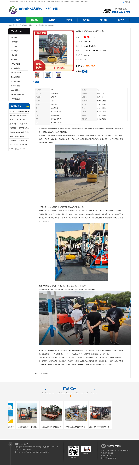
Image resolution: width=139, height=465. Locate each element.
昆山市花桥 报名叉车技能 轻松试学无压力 (19, 128)
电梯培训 (14, 55)
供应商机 (34, 20)
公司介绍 (69, 20)
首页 (17, 25)
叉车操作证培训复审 (17, 94)
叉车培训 (30, 25)
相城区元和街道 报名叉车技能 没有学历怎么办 (19, 136)
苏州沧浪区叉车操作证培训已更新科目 (19, 115)
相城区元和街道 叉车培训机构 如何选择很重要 (19, 149)
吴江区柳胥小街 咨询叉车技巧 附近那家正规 (19, 124)
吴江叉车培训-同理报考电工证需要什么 (119, 427)
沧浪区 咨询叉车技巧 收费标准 (19, 132)
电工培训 (14, 46)
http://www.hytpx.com (41, 373)
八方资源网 (25, 452)
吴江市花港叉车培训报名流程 (20, 427)
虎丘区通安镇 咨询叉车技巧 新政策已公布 (19, 119)
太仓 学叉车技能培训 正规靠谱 (19, 111)
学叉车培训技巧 (16, 81)
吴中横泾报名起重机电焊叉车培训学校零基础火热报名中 (75, 427)
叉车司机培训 (15, 99)
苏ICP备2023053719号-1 (35, 447)
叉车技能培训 (15, 77)
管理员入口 (39, 452)
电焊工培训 (14, 42)
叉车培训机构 (15, 68)
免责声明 (32, 452)
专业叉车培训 (15, 86)
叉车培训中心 (15, 90)
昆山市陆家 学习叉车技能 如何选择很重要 (19, 140)
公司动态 (86, 20)
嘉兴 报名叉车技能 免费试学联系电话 (19, 144)
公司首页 (17, 20)
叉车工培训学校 (16, 73)
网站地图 (46, 452)
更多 (27, 106)
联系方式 (121, 20)
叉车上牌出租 (15, 64)
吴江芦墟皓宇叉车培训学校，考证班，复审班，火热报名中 (100, 427)
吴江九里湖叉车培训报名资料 (44, 427)
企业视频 (51, 20)
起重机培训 (14, 51)
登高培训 (14, 59)
